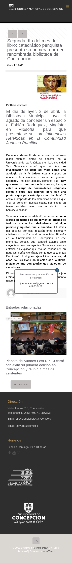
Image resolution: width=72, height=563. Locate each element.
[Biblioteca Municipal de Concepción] (36, 7)
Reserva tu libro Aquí (12, 553)
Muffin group (41, 547)
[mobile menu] (67, 6)
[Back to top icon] (36, 540)
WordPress (49, 551)
